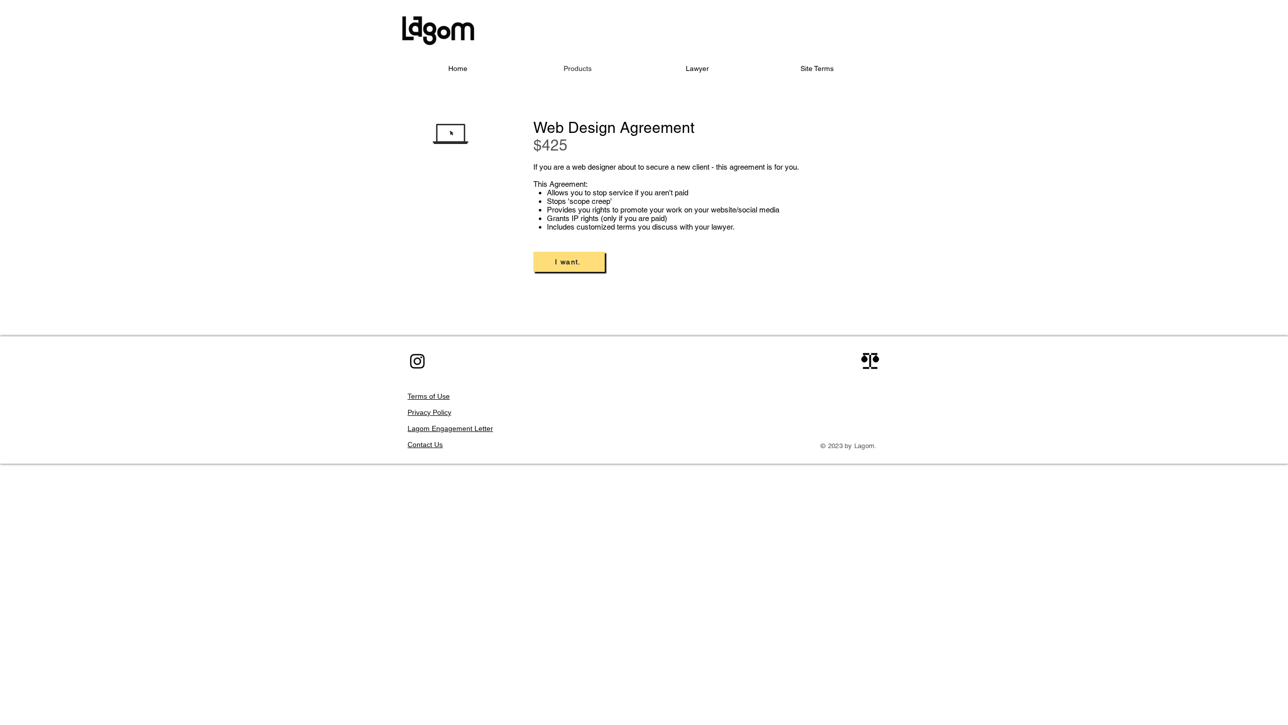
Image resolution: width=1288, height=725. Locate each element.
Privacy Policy (429, 412)
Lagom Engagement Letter (450, 428)
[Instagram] (417, 361)
